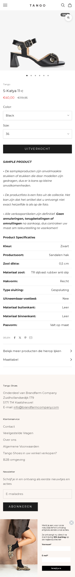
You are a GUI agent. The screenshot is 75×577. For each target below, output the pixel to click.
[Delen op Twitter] (20, 337)
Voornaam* (46, 544)
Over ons (9, 440)
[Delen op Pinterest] (25, 337)
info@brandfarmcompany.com (36, 407)
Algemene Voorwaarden (21, 446)
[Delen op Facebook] (14, 337)
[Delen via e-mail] (30, 337)
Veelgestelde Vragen (18, 433)
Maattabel (10, 359)
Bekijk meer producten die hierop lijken (32, 351)
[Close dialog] (71, 522)
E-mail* (45, 556)
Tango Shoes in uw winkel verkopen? (30, 453)
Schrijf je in (56, 568)
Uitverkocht (37, 149)
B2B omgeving (14, 459)
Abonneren (20, 506)
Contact (9, 426)
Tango (6, 84)
